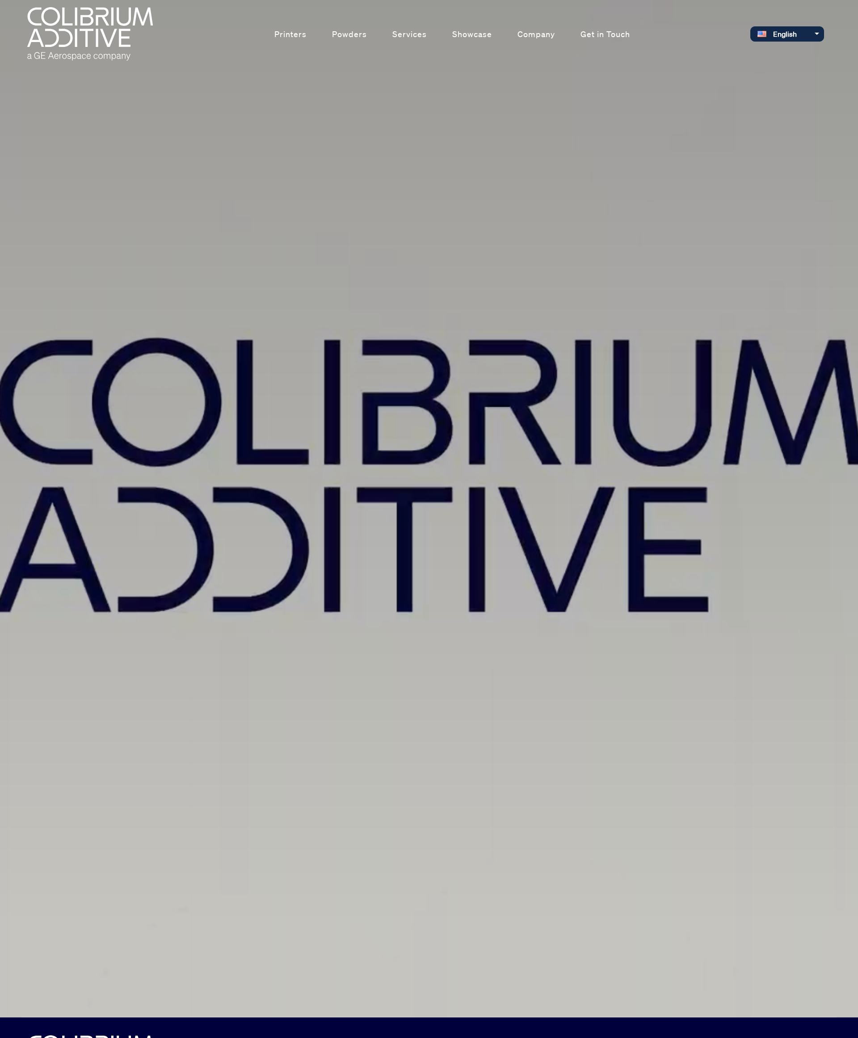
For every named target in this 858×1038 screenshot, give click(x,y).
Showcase (472, 34)
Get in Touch (605, 34)
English (785, 34)
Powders (349, 34)
